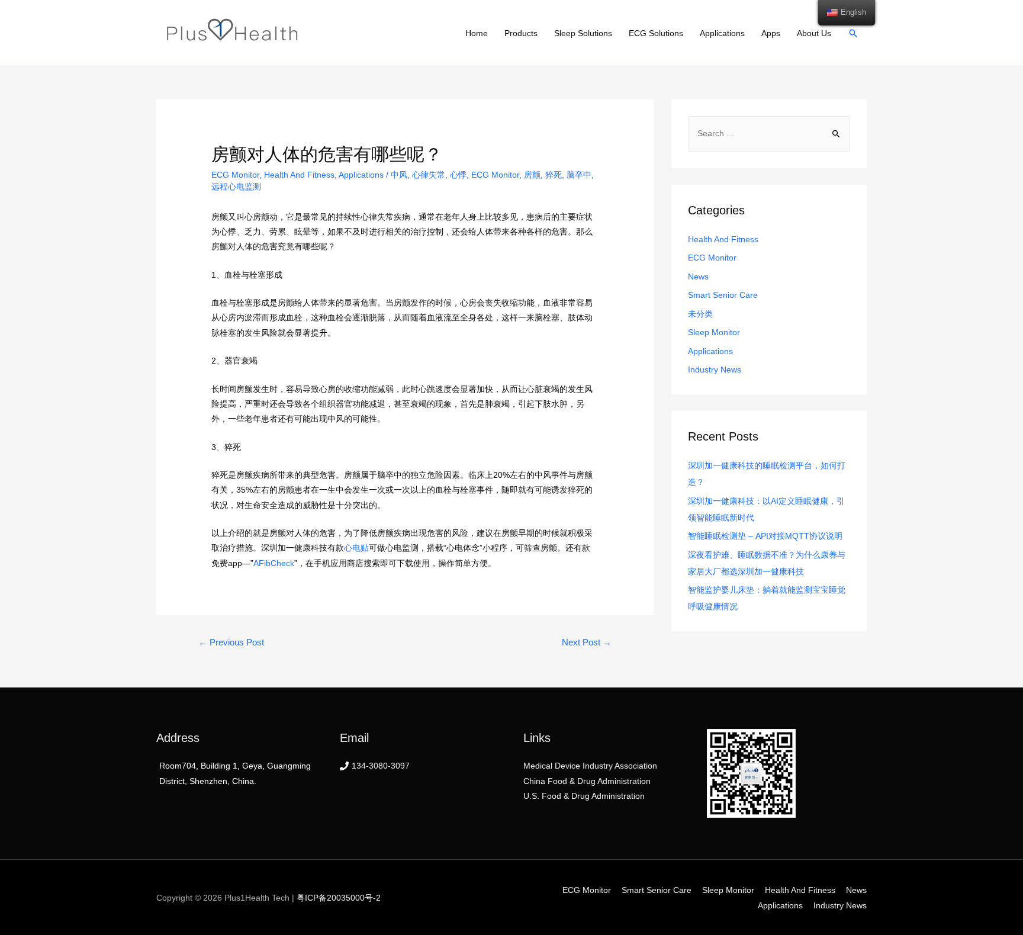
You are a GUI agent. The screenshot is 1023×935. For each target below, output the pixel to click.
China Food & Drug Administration (587, 781)
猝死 (553, 174)
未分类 (700, 314)
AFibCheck (273, 563)
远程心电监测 (236, 186)
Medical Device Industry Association (590, 765)
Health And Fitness (299, 174)
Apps (770, 33)
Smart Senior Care (723, 295)
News (698, 276)
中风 (399, 174)
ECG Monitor (235, 174)
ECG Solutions (656, 33)
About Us (814, 33)
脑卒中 (579, 174)
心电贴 (356, 547)
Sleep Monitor (714, 332)
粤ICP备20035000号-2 (339, 897)
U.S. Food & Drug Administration (584, 796)
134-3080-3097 (381, 765)
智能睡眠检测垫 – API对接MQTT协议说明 (765, 536)
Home (476, 33)
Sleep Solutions (583, 33)
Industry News (714, 369)
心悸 (458, 174)
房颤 (532, 174)
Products (521, 33)
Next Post (587, 642)
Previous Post (231, 642)
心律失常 (428, 174)
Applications (722, 33)
